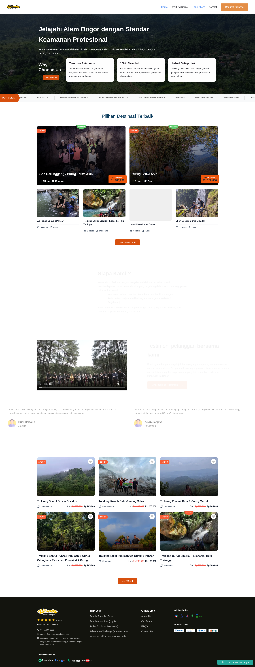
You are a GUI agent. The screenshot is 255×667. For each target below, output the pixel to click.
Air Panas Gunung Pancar (50, 221)
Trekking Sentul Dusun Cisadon (57, 501)
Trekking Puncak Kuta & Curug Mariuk (184, 501)
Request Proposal (234, 7)
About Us (146, 616)
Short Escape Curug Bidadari (190, 221)
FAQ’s (144, 626)
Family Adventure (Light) (103, 621)
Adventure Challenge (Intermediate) (109, 631)
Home (164, 7)
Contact (213, 7)
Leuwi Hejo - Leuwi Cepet (142, 224)
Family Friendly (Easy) (102, 616)
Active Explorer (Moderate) (104, 626)
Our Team (146, 621)
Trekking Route (180, 7)
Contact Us (147, 631)
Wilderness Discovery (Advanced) (108, 636)
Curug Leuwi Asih (144, 174)
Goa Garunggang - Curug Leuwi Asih (66, 174)
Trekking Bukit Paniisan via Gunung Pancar (126, 555)
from (69, 506)
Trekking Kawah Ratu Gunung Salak (121, 501)
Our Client (199, 7)
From (112, 177)
